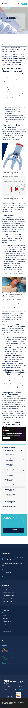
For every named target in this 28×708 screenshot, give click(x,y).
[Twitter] (8, 697)
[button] (25, 44)
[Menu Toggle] (20, 3)
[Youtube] (12, 697)
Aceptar (4, 705)
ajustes (11, 703)
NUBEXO (21, 689)
